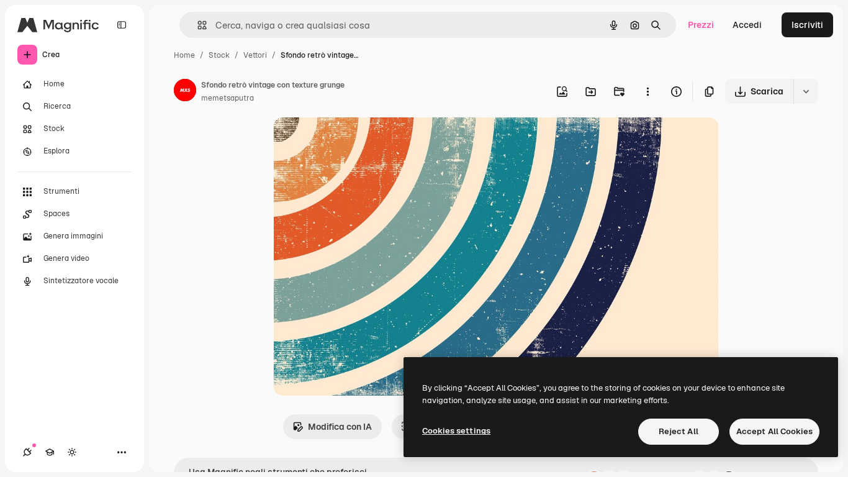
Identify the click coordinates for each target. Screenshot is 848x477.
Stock (219, 55)
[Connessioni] (27, 452)
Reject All (678, 431)
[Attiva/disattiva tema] (72, 452)
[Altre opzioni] (647, 91)
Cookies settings (456, 430)
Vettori (255, 55)
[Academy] (50, 452)
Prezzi (701, 24)
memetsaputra (227, 98)
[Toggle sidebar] (122, 25)
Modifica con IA (340, 426)
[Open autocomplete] (197, 25)
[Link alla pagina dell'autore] (185, 92)
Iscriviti (807, 24)
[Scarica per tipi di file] (805, 91)
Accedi (747, 24)
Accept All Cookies (774, 431)
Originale (355, 141)
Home (184, 55)
